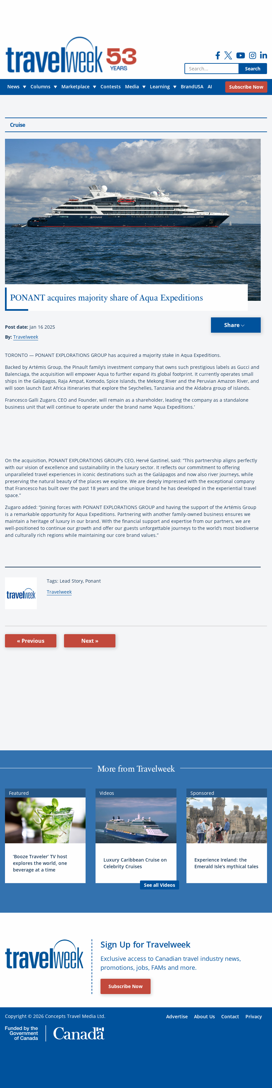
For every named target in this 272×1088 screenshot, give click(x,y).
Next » (90, 640)
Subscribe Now (125, 986)
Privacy (253, 1016)
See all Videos (159, 885)
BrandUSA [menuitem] (192, 86)
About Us (204, 1016)
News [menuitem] (13, 86)
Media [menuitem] (132, 86)
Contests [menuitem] (111, 86)
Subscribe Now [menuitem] (246, 87)
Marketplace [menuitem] (75, 86)
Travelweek (25, 337)
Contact (230, 1016)
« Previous (30, 640)
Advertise (177, 1016)
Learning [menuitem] (160, 86)
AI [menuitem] (210, 86)
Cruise (17, 124)
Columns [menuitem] (40, 86)
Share (232, 325)
